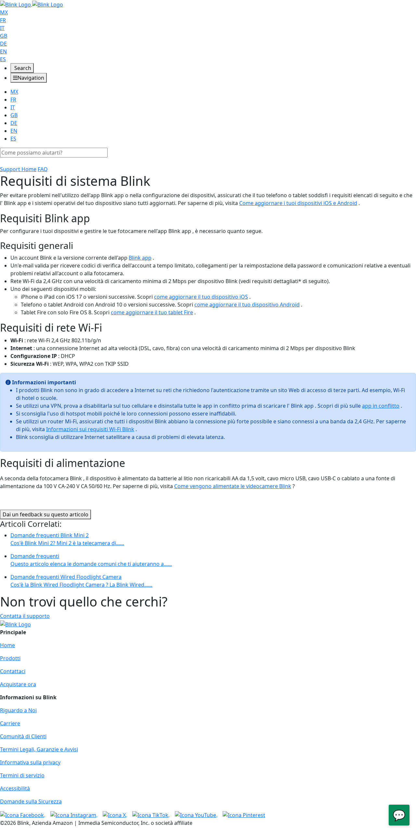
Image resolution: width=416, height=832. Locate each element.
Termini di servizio (22, 775)
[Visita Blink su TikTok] (151, 814)
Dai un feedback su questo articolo (45, 514)
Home (7, 645)
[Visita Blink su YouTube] (196, 814)
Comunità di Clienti (23, 736)
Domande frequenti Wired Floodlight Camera (81, 580)
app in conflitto (380, 405)
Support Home (18, 169)
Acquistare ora (18, 684)
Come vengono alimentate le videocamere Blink (232, 486)
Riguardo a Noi (18, 710)
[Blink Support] (31, 3)
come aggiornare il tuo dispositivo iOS (201, 296)
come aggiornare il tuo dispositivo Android (247, 304)
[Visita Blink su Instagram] (74, 814)
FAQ (43, 169)
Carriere (10, 723)
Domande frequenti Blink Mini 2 (67, 539)
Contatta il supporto (25, 616)
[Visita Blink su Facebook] (22, 814)
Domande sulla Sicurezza (31, 801)
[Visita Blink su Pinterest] (244, 814)
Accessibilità (15, 788)
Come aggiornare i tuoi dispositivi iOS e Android (298, 203)
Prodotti (10, 658)
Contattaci (12, 671)
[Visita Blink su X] (115, 814)
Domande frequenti (91, 559)
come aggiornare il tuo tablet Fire (152, 312)
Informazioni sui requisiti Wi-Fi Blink (90, 429)
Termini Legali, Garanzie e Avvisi (39, 749)
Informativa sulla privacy (30, 762)
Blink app (140, 257)
